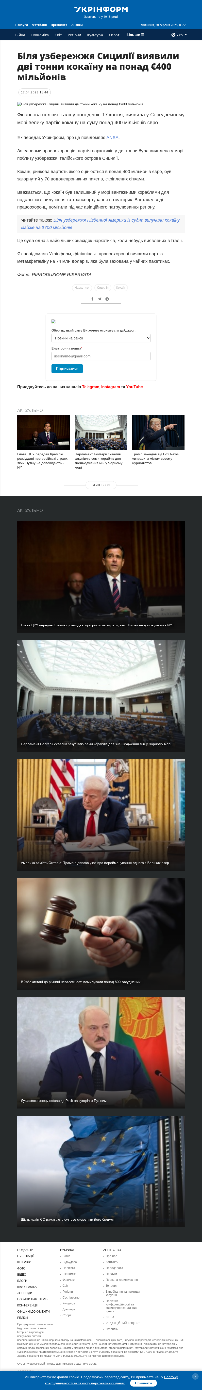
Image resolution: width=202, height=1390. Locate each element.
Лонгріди (24, 1293)
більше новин (101, 485)
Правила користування (122, 1280)
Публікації (25, 1256)
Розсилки (112, 1329)
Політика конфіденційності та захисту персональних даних (121, 1306)
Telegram (90, 387)
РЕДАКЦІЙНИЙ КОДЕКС (123, 1323)
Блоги (22, 1281)
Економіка (40, 35)
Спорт (114, 35)
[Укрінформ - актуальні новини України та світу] (101, 9)
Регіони (74, 35)
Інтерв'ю (24, 1262)
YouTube (134, 387)
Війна (20, 35)
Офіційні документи (33, 1311)
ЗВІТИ (110, 1317)
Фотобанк (39, 25)
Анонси (77, 25)
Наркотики (82, 287)
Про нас (111, 1256)
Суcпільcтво (71, 1297)
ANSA (112, 137)
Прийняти (143, 1383)
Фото (21, 1268)
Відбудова (70, 1262)
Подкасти (25, 1250)
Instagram (110, 387)
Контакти (112, 1262)
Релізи (22, 1318)
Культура (95, 35)
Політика (69, 1268)
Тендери (112, 1285)
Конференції (27, 1305)
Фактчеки (69, 1280)
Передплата (114, 1268)
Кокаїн (120, 287)
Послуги (21, 25)
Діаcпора (69, 1309)
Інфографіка (27, 1287)
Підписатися (67, 368)
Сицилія (103, 287)
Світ (58, 35)
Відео (21, 1274)
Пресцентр (59, 25)
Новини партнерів (32, 1299)
